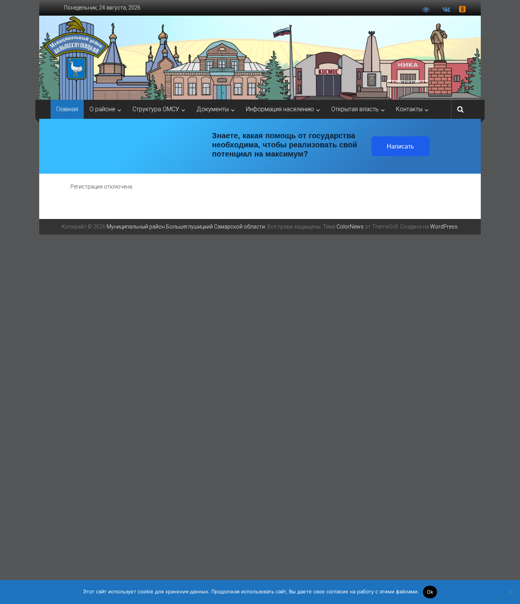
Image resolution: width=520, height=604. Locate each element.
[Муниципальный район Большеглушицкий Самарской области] (260, 58)
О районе (102, 109)
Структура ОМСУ (155, 109)
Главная (67, 109)
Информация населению (280, 109)
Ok (430, 592)
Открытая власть (355, 109)
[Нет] (510, 592)
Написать (400, 146)
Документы (212, 109)
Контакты (409, 109)
